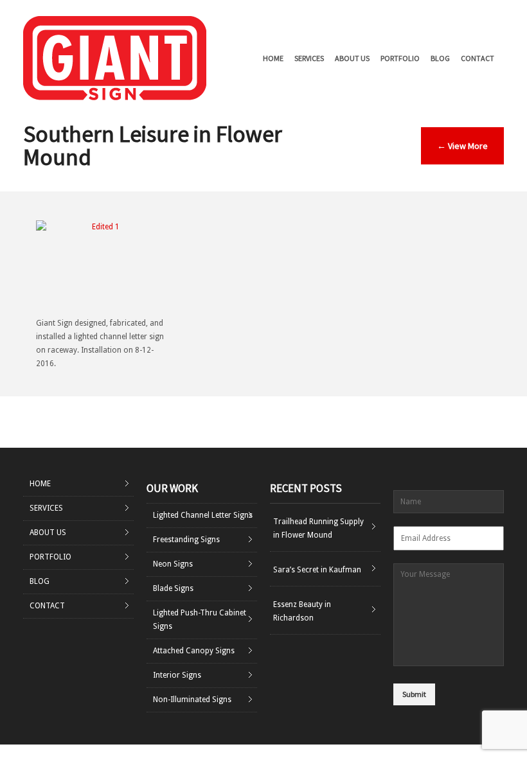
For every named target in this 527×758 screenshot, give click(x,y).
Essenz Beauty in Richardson (302, 611)
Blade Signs (173, 588)
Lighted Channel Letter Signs (203, 515)
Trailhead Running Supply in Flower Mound (318, 528)
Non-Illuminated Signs (192, 699)
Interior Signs (177, 675)
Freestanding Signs (186, 539)
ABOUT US (352, 58)
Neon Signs (173, 564)
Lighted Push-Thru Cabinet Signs (199, 619)
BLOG (440, 58)
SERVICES (309, 58)
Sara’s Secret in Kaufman (317, 569)
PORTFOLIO (400, 58)
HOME (273, 58)
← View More (462, 146)
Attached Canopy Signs (194, 650)
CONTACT (477, 58)
